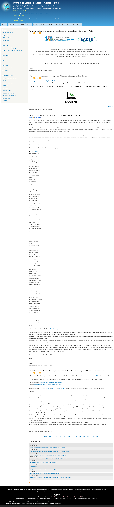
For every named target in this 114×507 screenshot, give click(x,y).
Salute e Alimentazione (8, 93)
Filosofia (5, 60)
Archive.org (62, 388)
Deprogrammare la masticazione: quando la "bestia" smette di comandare (47, 447)
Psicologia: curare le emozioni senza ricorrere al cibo (42, 444)
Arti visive (5, 43)
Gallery (79, 25)
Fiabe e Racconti (7, 58)
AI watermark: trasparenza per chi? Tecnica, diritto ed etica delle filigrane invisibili (49, 458)
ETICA (23, 25)
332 (61, 436)
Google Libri (47, 388)
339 (88, 436)
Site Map (29, 25)
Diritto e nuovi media (8, 53)
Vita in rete (5, 35)
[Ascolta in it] (38, 33)
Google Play (54, 388)
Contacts (51, 25)
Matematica (5, 70)
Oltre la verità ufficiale (8, 75)
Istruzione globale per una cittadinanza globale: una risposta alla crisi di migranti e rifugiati (61, 31)
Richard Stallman (7, 90)
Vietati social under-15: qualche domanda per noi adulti (43, 470)
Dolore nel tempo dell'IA (68, 25)
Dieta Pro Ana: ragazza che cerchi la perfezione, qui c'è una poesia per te (54, 115)
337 (80, 436)
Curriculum (44, 25)
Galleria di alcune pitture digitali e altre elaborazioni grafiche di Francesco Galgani (49, 451)
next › (94, 436)
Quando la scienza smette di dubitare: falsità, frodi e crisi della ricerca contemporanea (50, 477)
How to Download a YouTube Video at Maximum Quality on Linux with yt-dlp (48, 455)
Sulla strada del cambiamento (10, 95)
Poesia (4, 80)
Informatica (5, 65)
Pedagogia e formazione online (10, 78)
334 (69, 436)
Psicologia (5, 85)
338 (84, 436)
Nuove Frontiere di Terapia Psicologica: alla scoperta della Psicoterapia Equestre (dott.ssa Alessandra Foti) (66, 371)
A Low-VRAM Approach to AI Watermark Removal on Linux (44, 462)
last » (97, 436)
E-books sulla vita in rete (9, 38)
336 (76, 436)
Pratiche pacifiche (34, 466)
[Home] (6, 7)
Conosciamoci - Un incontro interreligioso (12, 50)
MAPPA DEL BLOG (8, 33)
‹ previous (50, 436)
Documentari (6, 55)
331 (57, 436)
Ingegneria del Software (8, 68)
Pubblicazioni (6, 88)
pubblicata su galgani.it (54, 329)
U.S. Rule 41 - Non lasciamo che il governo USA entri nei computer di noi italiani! (58, 76)
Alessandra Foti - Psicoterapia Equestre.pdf (50, 382)
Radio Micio (6, 40)
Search (58, 25)
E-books (4, 25)
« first (45, 436)
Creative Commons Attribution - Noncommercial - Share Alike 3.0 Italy (68, 496)
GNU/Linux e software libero (10, 63)
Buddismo (5, 45)
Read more (110, 67)
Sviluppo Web (6, 98)
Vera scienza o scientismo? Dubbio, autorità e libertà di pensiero (45, 473)
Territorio (5, 100)
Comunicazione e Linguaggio (10, 48)
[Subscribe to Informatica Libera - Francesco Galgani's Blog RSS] (29, 482)
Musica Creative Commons (9, 73)
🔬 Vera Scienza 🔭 (14, 25)
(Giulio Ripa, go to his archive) (20, 10)
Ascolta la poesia (35, 151)
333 (65, 436)
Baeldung (36, 25)
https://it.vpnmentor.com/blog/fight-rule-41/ (44, 81)
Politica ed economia (8, 83)
